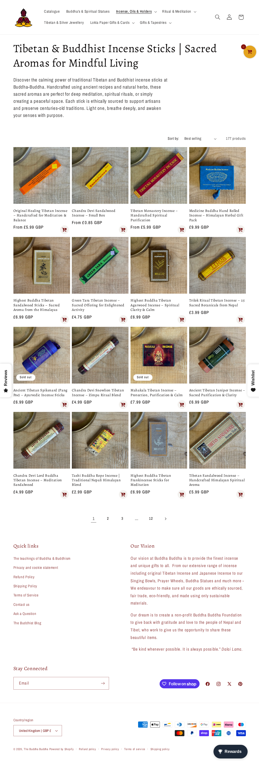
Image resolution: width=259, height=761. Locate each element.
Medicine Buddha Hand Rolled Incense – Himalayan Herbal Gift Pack (216, 215)
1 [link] (94, 518)
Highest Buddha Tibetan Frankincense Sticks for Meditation (151, 480)
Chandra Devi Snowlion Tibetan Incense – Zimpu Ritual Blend (98, 392)
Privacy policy (110, 749)
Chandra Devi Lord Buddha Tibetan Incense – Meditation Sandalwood (37, 480)
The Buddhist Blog (27, 623)
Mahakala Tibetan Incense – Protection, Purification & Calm (157, 392)
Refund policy (87, 749)
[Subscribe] (103, 683)
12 (151, 518)
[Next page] (165, 519)
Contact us (21, 604)
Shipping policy (160, 749)
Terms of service (134, 749)
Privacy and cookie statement (35, 567)
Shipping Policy (25, 586)
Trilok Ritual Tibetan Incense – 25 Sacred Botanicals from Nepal (217, 302)
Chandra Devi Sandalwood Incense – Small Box (93, 213)
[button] (136, 11)
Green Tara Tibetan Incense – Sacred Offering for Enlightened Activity (98, 305)
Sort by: (173, 138)
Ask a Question (24, 613)
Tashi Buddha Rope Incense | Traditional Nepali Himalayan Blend (96, 480)
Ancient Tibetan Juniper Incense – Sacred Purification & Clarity (217, 392)
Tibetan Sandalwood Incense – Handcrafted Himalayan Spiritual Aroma (217, 480)
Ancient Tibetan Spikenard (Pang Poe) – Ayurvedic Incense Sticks (40, 392)
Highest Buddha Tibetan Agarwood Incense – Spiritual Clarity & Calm (155, 305)
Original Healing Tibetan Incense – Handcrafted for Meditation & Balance (40, 215)
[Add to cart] (64, 229)
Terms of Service (26, 595)
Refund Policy (24, 576)
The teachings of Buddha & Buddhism (42, 558)
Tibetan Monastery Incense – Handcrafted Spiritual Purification (154, 215)
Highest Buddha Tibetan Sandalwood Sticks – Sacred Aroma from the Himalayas (36, 305)
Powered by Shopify (61, 749)
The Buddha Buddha (36, 749)
